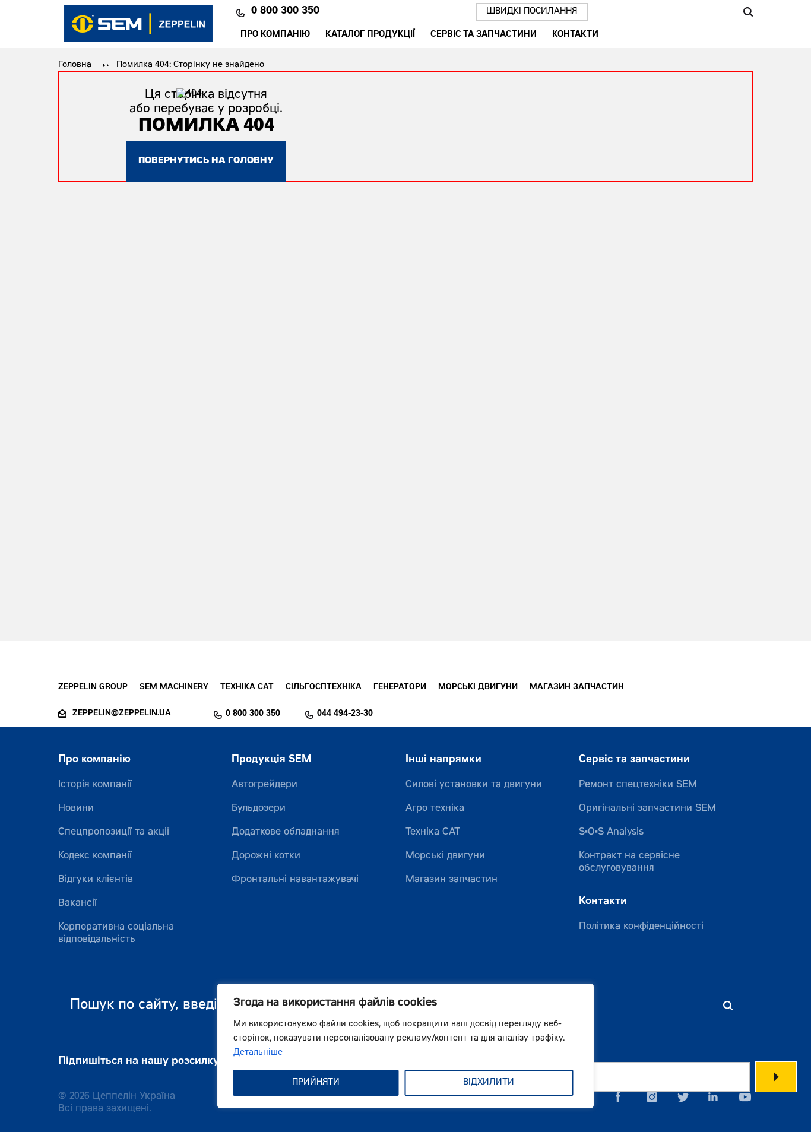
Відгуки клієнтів (95, 879)
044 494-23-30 (345, 714)
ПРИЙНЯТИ (316, 1083)
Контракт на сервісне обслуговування (629, 862)
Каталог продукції (370, 35)
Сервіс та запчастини (483, 35)
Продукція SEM (272, 760)
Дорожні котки (266, 856)
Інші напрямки (443, 760)
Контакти (575, 35)
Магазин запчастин (452, 879)
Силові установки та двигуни (474, 784)
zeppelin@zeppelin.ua (121, 714)
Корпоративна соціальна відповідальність (116, 933)
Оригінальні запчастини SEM (647, 808)
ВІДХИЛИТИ (488, 1083)
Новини (76, 808)
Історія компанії (95, 784)
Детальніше (258, 1053)
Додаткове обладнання (286, 832)
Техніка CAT (433, 832)
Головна (74, 65)
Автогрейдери (264, 784)
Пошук (748, 12)
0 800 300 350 (285, 12)
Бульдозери (259, 808)
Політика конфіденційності (641, 926)
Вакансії (77, 903)
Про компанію (275, 35)
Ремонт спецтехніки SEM (638, 784)
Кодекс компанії (95, 856)
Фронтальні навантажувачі (295, 879)
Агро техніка (435, 808)
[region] (405, 1046)
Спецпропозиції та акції (113, 832)
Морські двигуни (445, 856)
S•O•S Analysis (611, 832)
